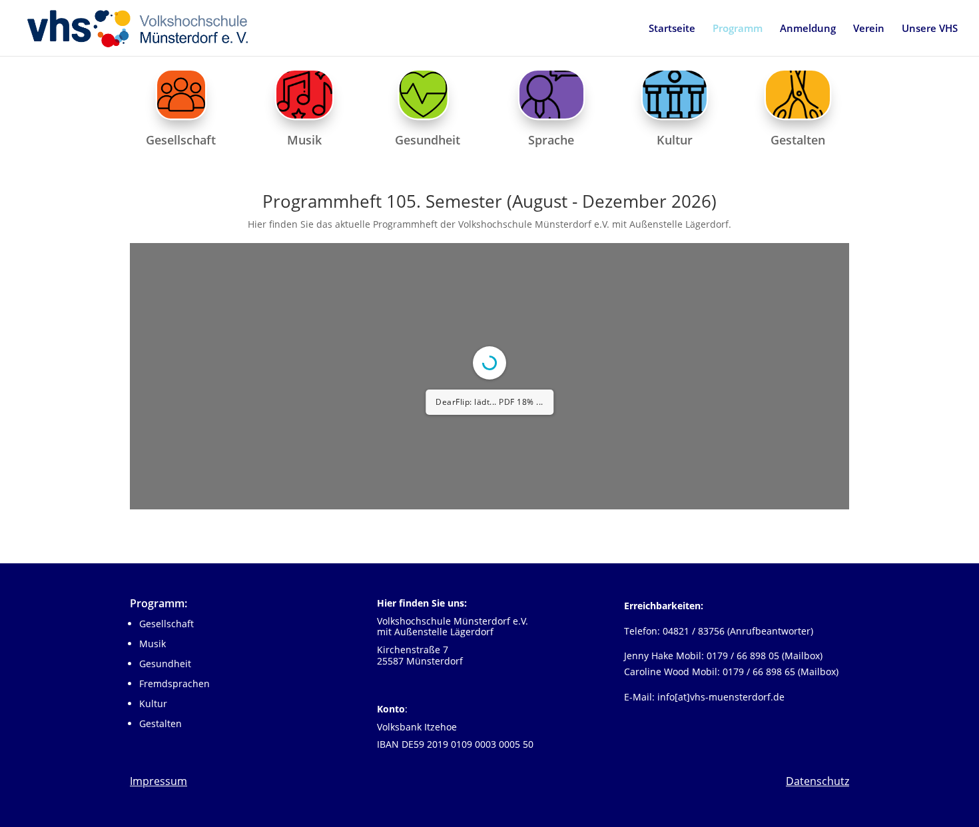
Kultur (153, 703)
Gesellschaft (166, 623)
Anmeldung (808, 29)
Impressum (158, 781)
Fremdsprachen (174, 683)
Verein (868, 29)
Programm (738, 29)
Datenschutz (817, 781)
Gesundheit (165, 663)
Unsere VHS (930, 29)
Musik (152, 643)
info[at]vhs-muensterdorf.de (721, 696)
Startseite (672, 29)
